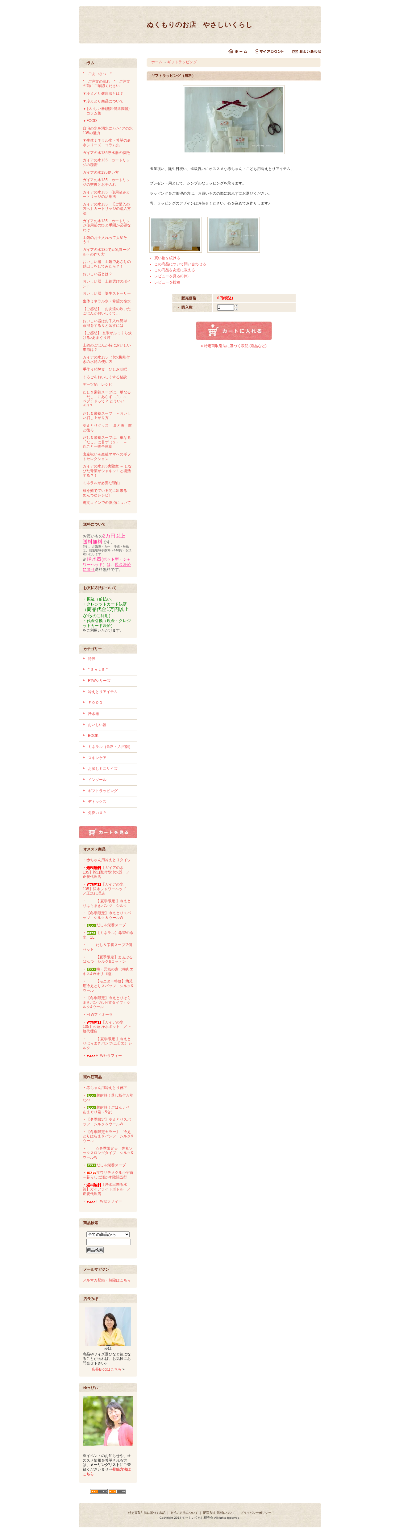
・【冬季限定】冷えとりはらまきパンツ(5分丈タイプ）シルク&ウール (107, 1002)
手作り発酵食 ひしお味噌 (105, 369)
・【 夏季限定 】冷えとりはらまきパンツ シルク (107, 903)
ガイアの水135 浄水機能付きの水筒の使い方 (106, 359)
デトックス (97, 801)
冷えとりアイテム (103, 692)
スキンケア (97, 758)
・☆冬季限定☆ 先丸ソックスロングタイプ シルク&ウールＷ (108, 1153)
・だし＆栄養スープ (104, 925)
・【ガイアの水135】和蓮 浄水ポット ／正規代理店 (107, 1026)
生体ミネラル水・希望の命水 (107, 301)
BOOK (93, 735)
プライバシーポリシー (255, 1512)
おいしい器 (97, 725)
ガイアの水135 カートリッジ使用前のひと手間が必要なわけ (107, 225)
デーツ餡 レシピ (97, 384)
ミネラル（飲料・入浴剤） (110, 747)
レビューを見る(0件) (171, 276)
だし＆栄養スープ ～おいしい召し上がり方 (107, 415)
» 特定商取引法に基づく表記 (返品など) (234, 346)
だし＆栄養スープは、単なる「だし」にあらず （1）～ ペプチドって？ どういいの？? (107, 399)
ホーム (156, 62)
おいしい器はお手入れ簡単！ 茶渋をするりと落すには (109, 323)
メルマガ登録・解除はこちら (107, 1280)
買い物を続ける (167, 258)
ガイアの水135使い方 (101, 172)
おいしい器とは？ (97, 274)
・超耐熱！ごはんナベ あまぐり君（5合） (108, 1109)
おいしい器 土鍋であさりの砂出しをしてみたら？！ (107, 263)
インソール (97, 780)
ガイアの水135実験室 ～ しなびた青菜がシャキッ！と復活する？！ (107, 470)
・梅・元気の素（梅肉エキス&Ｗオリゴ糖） (108, 971)
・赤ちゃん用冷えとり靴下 (105, 1088)
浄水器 (93, 714)
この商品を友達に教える (174, 270)
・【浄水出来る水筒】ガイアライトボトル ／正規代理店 (107, 1189)
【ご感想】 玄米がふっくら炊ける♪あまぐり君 (107, 335)
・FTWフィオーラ (98, 1014)
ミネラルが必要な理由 (101, 483)
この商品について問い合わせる (180, 264)
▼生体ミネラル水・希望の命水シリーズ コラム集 (107, 142)
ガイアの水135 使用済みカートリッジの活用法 (106, 194)
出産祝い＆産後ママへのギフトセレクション (107, 456)
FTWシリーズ (99, 681)
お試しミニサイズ (103, 768)
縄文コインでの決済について (107, 502)
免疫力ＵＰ (97, 813)
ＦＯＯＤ (95, 702)
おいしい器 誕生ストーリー (107, 293)
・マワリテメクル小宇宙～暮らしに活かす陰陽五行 (108, 1174)
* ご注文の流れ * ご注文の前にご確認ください (106, 83)
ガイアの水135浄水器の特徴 (106, 153)
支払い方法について (184, 1512)
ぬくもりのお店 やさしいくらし (200, 24)
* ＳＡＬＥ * (98, 669)
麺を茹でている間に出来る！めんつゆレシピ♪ (107, 492)
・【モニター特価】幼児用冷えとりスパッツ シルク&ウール (108, 985)
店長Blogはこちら (107, 1369)
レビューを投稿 (167, 282)
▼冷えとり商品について (103, 101)
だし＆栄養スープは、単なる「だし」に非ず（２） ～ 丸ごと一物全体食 (107, 442)
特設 (91, 659)
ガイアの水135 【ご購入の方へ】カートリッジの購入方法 (107, 208)
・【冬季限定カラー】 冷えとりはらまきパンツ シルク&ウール (108, 1136)
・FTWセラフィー (102, 1055)
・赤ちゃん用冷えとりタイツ (107, 860)
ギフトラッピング (103, 791)
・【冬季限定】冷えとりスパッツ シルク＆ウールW (107, 915)
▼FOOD (90, 120)
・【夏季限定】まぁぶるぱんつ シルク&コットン (108, 959)
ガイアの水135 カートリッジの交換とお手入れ (106, 182)
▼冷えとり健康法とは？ (103, 93)
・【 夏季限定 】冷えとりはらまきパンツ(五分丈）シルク (107, 1043)
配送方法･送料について (219, 1512)
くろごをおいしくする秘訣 (105, 377)
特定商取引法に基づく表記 (146, 1512)
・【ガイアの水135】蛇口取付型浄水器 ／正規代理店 (106, 872)
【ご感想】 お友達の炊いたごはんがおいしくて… (107, 311)
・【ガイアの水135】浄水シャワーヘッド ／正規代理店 (106, 888)
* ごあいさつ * (99, 74)
